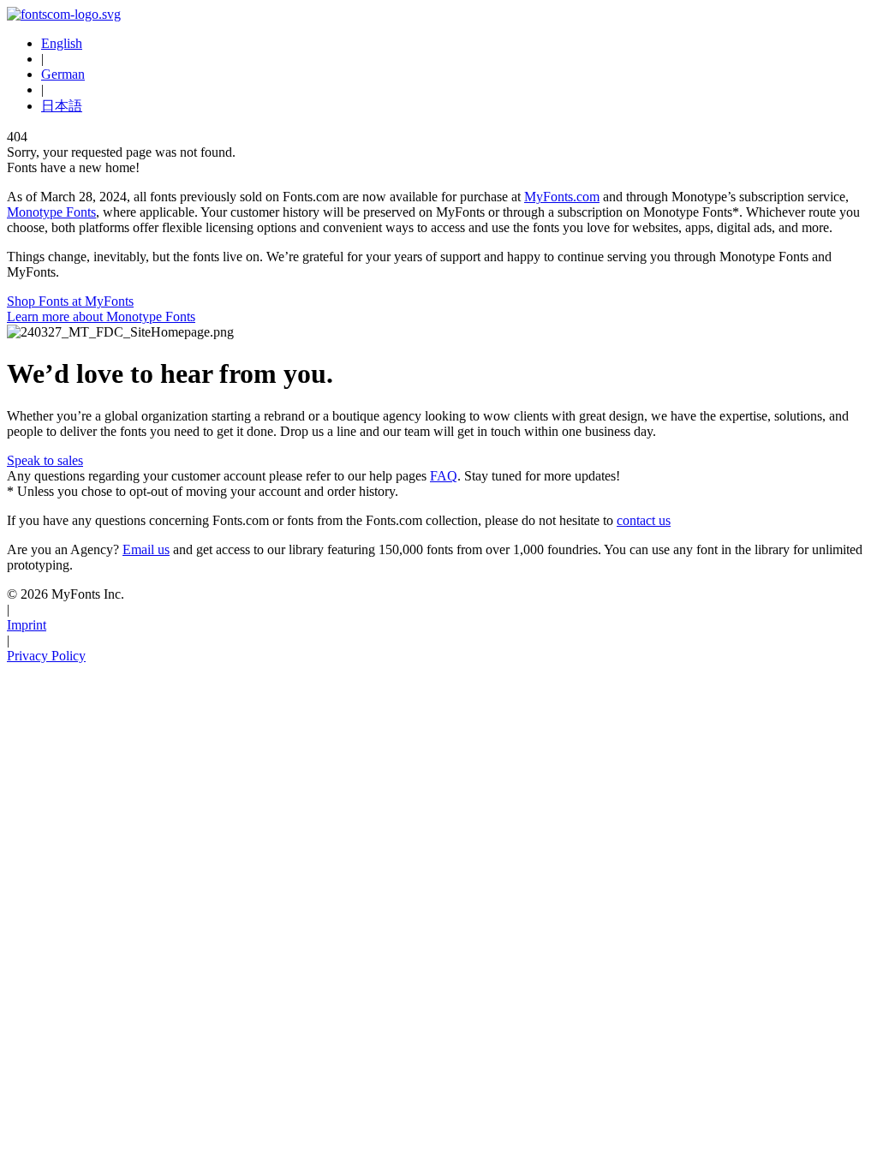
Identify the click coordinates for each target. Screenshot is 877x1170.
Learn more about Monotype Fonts (101, 316)
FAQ (443, 476)
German (63, 74)
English (61, 43)
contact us (644, 520)
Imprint (26, 625)
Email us (146, 549)
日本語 (61, 105)
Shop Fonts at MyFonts (70, 301)
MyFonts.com (562, 196)
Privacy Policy (46, 655)
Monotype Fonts (51, 212)
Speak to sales (45, 460)
